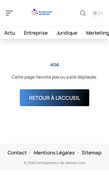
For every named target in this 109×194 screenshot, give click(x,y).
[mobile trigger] (11, 13)
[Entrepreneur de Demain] (42, 13)
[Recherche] (83, 13)
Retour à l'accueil (54, 97)
